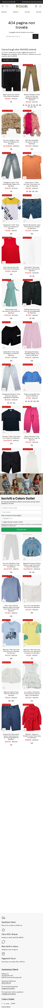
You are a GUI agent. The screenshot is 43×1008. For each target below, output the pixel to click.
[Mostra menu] (3, 6)
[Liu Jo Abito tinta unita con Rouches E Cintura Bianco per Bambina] (31, 675)
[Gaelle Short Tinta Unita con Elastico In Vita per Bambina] (11, 335)
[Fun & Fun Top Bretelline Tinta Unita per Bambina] (31, 589)
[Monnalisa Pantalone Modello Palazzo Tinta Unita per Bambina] (31, 335)
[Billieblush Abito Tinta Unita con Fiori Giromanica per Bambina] (31, 462)
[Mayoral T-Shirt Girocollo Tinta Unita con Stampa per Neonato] (11, 633)
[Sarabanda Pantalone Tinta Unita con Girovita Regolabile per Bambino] (11, 377)
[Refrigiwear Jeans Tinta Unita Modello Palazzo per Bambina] (11, 166)
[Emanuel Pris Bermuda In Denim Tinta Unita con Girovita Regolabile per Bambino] (11, 717)
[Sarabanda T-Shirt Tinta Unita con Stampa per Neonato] (11, 208)
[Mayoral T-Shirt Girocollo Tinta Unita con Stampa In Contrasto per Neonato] (31, 633)
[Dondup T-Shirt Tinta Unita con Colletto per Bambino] (11, 420)
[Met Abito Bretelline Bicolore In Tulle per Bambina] (31, 123)
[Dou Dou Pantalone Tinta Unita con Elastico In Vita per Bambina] (11, 546)
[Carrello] (40, 6)
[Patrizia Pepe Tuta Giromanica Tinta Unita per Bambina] (11, 293)
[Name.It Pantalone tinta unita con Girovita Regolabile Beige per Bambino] (31, 78)
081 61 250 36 (6, 983)
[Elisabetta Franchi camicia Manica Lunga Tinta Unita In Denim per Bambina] (31, 546)
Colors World (6, 1007)
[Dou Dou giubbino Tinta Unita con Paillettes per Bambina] (11, 123)
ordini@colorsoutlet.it (9, 994)
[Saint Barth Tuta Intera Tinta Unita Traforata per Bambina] (31, 250)
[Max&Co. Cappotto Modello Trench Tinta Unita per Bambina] (31, 717)
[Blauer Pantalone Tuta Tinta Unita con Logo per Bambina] (31, 420)
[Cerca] (35, 36)
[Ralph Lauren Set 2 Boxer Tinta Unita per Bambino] (11, 78)
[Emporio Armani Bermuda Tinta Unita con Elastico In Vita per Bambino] (11, 462)
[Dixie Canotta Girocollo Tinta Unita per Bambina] (11, 250)
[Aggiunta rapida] (4, 90)
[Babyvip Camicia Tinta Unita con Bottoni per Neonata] (11, 675)
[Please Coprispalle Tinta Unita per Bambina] (31, 377)
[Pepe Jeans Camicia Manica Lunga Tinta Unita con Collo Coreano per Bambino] (11, 589)
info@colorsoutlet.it (8, 988)
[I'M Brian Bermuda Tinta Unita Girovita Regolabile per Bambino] (31, 293)
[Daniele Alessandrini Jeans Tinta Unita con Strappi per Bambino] (31, 208)
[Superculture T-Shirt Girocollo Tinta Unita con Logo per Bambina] (31, 166)
